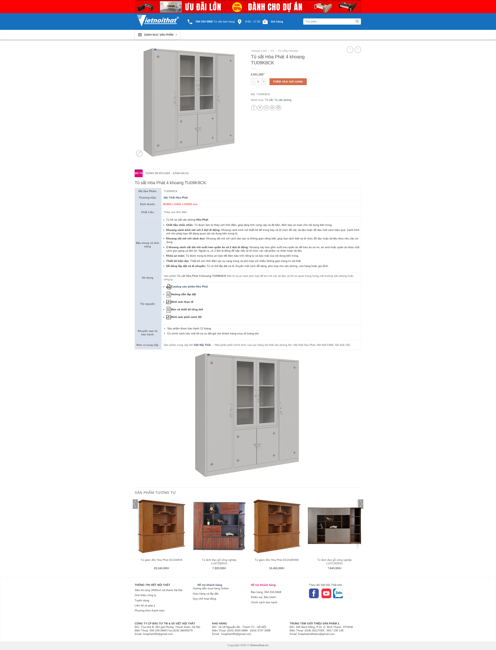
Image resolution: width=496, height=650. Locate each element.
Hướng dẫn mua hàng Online (211, 588)
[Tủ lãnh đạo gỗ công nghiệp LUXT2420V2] (334, 526)
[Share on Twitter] (260, 107)
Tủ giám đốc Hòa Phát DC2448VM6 (277, 559)
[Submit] (357, 21)
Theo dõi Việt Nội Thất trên (325, 584)
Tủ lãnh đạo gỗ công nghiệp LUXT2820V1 (219, 561)
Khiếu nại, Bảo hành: (263, 597)
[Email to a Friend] (266, 107)
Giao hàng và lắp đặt (205, 593)
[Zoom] (139, 153)
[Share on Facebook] (254, 107)
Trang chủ (259, 51)
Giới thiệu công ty (145, 595)
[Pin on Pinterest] (272, 107)
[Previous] (135, 538)
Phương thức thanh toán (150, 610)
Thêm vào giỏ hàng (288, 81)
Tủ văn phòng (288, 51)
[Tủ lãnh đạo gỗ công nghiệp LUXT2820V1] (219, 526)
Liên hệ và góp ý (145, 605)
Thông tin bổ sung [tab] (157, 173)
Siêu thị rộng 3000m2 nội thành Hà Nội (158, 590)
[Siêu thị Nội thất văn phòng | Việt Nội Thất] (158, 18)
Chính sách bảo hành (264, 602)
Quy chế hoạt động (204, 598)
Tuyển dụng (142, 600)
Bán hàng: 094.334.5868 (266, 592)
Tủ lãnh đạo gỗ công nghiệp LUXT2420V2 (334, 561)
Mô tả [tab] (138, 173)
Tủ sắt (269, 99)
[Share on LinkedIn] (278, 107)
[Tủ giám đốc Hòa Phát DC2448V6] (162, 526)
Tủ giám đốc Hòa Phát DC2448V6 (161, 559)
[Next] (361, 538)
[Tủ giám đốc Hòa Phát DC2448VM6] (277, 526)
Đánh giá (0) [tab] (181, 173)
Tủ (272, 51)
